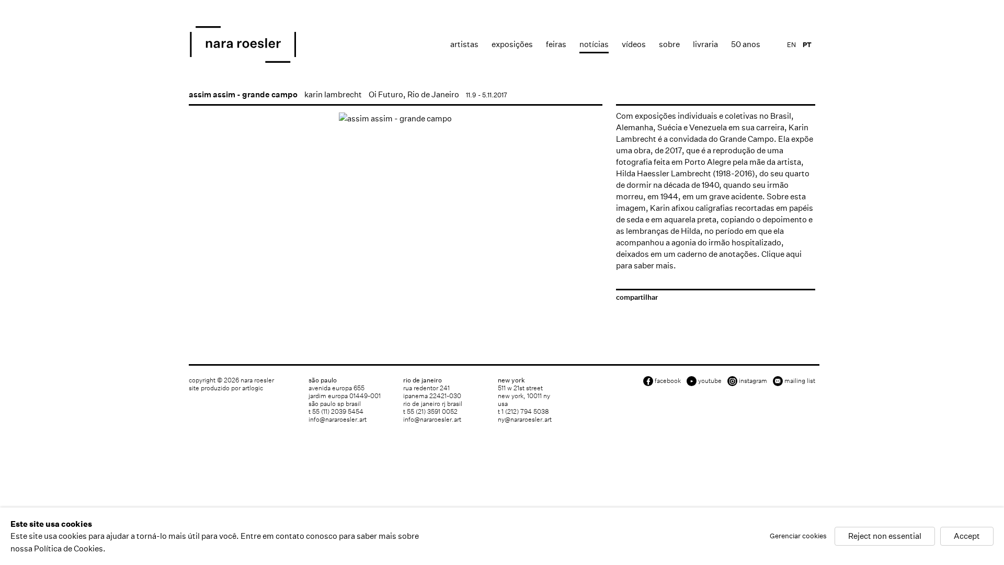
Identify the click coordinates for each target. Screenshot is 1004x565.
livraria (705, 44)
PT (807, 44)
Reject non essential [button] (884, 536)
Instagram (753, 380)
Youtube (710, 380)
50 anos (745, 44)
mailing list (799, 380)
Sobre (669, 44)
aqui (794, 254)
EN (791, 44)
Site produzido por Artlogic (226, 387)
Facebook (668, 380)
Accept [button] (967, 536)
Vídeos (634, 44)
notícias (594, 44)
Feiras (556, 44)
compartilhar (637, 297)
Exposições (512, 44)
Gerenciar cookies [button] (798, 536)
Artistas (464, 44)
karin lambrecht (333, 94)
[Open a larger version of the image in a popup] (395, 118)
